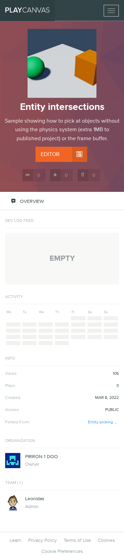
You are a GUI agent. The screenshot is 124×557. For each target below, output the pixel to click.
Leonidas (34, 498)
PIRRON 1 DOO (41, 456)
